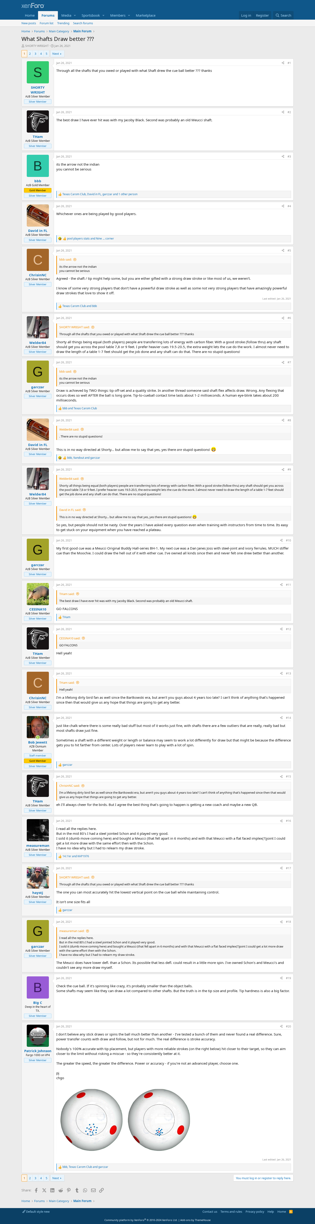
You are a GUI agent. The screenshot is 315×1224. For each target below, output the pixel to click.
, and (83, 458)
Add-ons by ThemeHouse (195, 1220)
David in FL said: (70, 510)
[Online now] (38, 737)
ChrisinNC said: (69, 786)
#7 (289, 362)
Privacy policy (255, 1211)
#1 (289, 63)
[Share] (283, 63)
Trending (63, 23)
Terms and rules (231, 1211)
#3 (289, 156)
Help (270, 1211)
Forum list (46, 23)
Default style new (37, 1211)
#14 (288, 718)
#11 (288, 585)
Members (117, 15)
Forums (48, 15)
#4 (289, 206)
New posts (28, 23)
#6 (289, 318)
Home (30, 15)
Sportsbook (91, 15)
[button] (75, 15)
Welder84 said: (69, 429)
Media (66, 15)
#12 (288, 629)
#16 (288, 821)
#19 (288, 978)
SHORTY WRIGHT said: (74, 327)
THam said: (66, 594)
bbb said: (65, 259)
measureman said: (71, 931)
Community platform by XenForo (141, 1220)
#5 (289, 250)
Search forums (83, 23)
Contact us (209, 1211)
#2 (289, 112)
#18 (288, 922)
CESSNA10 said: (69, 638)
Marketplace (145, 15)
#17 (288, 868)
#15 (288, 776)
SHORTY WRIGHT (37, 46)
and (90, 238)
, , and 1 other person (99, 194)
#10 (288, 540)
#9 (289, 469)
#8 (289, 420)
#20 (288, 1026)
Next (55, 54)
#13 (288, 673)
